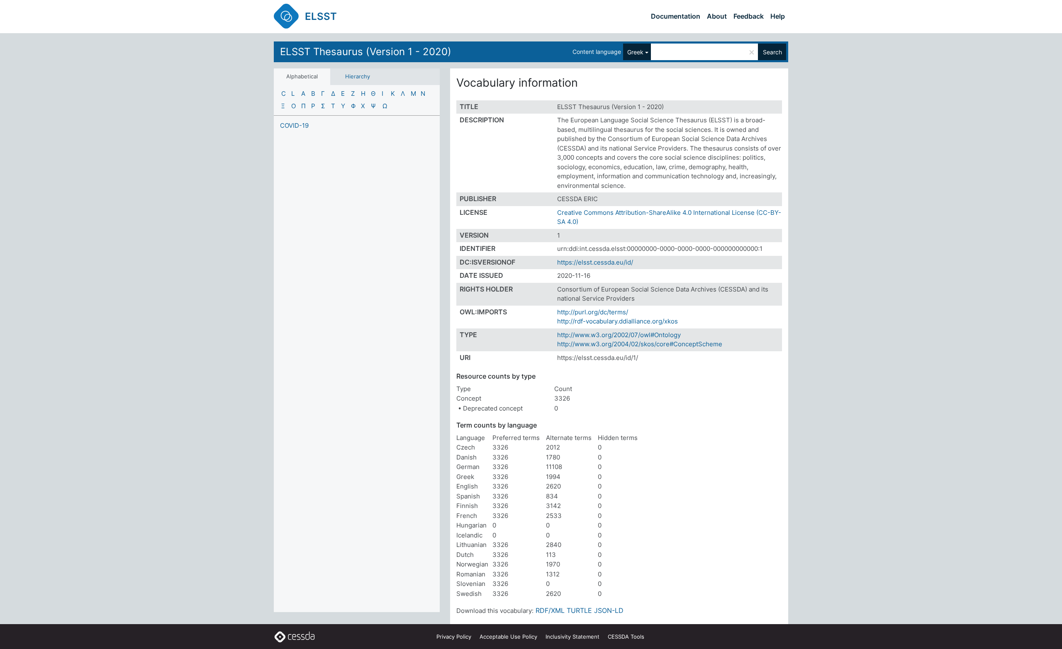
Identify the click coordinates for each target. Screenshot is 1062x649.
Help (777, 16)
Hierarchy (357, 76)
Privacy (453, 636)
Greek (635, 52)
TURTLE (579, 610)
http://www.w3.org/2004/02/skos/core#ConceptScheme (639, 344)
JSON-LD (609, 610)
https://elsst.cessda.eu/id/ (595, 262)
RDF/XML (550, 610)
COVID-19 (294, 125)
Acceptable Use (508, 636)
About (717, 16)
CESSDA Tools (626, 636)
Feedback (748, 16)
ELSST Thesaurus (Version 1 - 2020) (365, 52)
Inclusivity (572, 636)
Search (772, 52)
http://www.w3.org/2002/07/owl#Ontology (619, 335)
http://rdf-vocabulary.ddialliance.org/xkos (617, 321)
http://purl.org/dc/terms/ (592, 312)
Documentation (675, 16)
